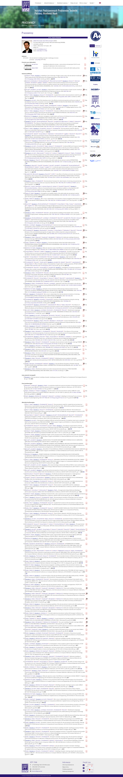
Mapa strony (65, 767)
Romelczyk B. (49, 299)
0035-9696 (67, 360)
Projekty (95, 84)
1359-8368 (65, 301)
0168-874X (77, 102)
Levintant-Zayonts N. (47, 186)
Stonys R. (54, 140)
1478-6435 (42, 249)
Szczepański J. (43, 128)
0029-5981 (57, 161)
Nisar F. (27, 95)
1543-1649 (78, 290)
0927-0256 (58, 239)
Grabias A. (60, 105)
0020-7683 (71, 221)
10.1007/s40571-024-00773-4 (35, 132)
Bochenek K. (50, 310)
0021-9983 (28, 334)
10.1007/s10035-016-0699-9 (75, 285)
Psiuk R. (33, 186)
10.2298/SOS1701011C (48, 281)
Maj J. (67, 204)
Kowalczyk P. (45, 237)
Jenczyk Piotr (35, 64)
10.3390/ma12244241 (61, 200)
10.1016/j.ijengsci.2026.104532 (33, 79)
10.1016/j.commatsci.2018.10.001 (72, 239)
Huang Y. (42, 167)
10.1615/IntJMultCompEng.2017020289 (37, 292)
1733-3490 (69, 269)
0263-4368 (49, 308)
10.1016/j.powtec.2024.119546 (33, 114)
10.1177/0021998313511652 (40, 334)
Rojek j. (55, 490)
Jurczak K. (28, 310)
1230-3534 (74, 311)
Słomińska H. (38, 186)
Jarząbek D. (33, 89)
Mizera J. (59, 304)
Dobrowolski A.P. (59, 134)
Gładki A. (42, 251)
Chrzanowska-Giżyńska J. (31, 188)
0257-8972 (69, 189)
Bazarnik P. (51, 121)
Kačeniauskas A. (30, 105)
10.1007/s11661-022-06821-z (37, 151)
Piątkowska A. (51, 134)
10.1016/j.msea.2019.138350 (61, 209)
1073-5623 (50, 177)
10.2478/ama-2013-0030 (59, 347)
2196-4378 (79, 130)
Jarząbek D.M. (57, 121)
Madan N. (28, 193)
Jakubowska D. (43, 304)
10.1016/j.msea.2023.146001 (61, 126)
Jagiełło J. (66, 134)
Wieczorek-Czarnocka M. (56, 81)
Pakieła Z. (40, 82)
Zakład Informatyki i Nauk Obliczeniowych (43, 40)
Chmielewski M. (49, 95)
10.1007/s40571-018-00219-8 (32, 228)
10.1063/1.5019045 (37, 389)
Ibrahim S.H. (49, 153)
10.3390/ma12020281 (65, 214)
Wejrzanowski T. (41, 153)
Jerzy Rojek (38, 59)
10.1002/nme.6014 (74, 195)
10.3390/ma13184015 (71, 182)
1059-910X (76, 258)
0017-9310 (69, 156)
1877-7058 (44, 397)
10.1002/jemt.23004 (30, 260)
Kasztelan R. (32, 543)
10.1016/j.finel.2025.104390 (32, 103)
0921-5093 (49, 126)
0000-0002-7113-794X (42, 51)
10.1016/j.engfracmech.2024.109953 (34, 119)
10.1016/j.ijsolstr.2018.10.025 (32, 223)
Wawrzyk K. (38, 237)
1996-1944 (69, 142)
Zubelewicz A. (32, 242)
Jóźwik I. (28, 257)
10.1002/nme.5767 (74, 244)
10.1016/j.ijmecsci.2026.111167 (33, 93)
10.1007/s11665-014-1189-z (49, 340)
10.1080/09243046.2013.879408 (38, 324)
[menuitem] (39, 3)
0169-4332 (35, 265)
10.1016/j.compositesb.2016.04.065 (34, 302)
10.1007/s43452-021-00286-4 (68, 170)
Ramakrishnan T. (40, 543)
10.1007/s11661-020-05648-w (62, 177)
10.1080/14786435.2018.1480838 (55, 249)
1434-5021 (63, 285)
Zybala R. (57, 278)
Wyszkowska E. (43, 230)
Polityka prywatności (67, 769)
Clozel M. (40, 165)
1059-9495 (37, 340)
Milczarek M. (36, 174)
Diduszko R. (72, 134)
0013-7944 (61, 118)
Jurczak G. (39, 89)
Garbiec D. (55, 186)
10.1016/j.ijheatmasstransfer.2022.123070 (36, 158)
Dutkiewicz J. (69, 336)
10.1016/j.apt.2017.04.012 (32, 276)
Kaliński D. (52, 358)
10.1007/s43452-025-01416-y (68, 86)
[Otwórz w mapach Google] (89, 768)
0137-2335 (28, 356)
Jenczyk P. (28, 89)
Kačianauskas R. (43, 140)
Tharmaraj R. (39, 556)
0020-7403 (66, 91)
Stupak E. (42, 105)
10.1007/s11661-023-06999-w (38, 138)
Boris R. (49, 140)
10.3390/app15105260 (38, 109)
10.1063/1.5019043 (76, 392)
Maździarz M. (29, 116)
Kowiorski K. (78, 121)
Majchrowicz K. (65, 121)
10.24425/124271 (56, 255)
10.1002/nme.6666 (66, 161)
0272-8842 (52, 233)
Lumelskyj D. (46, 218)
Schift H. (53, 174)
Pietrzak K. (46, 212)
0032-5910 (51, 96)
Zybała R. (45, 82)
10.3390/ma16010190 (31, 144)
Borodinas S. (35, 490)
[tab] (92, 45)
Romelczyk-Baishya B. (44, 81)
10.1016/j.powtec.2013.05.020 (50, 343)
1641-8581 (30, 329)
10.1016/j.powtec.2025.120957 (63, 96)
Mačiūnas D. (29, 140)
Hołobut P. (28, 75)
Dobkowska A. (34, 81)
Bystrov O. (42, 474)
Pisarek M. (61, 186)
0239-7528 (46, 255)
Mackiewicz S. (53, 320)
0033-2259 (43, 351)
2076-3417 (28, 109)
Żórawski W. (34, 82)
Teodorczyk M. (43, 262)
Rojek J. (33, 75)
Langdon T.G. (48, 167)
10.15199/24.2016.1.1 (31, 313)
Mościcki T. (28, 186)
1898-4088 (47, 347)
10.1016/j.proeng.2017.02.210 (57, 397)
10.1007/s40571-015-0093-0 (32, 318)
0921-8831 (66, 274)
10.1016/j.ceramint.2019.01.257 (64, 233)
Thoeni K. (38, 160)
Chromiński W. (40, 146)
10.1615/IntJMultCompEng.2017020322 (35, 297)
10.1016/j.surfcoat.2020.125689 (33, 191)
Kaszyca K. (71, 81)
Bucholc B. (28, 81)
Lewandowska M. (30, 167)
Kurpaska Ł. (46, 165)
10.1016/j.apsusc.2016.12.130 (48, 265)
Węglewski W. (61, 153)
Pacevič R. (36, 105)
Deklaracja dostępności (68, 771)
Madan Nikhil (35, 68)
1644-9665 (56, 86)
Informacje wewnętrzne (68, 764)
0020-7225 (62, 77)
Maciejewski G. (52, 237)
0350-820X (37, 281)
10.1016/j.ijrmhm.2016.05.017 (62, 308)
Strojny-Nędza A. (43, 134)
